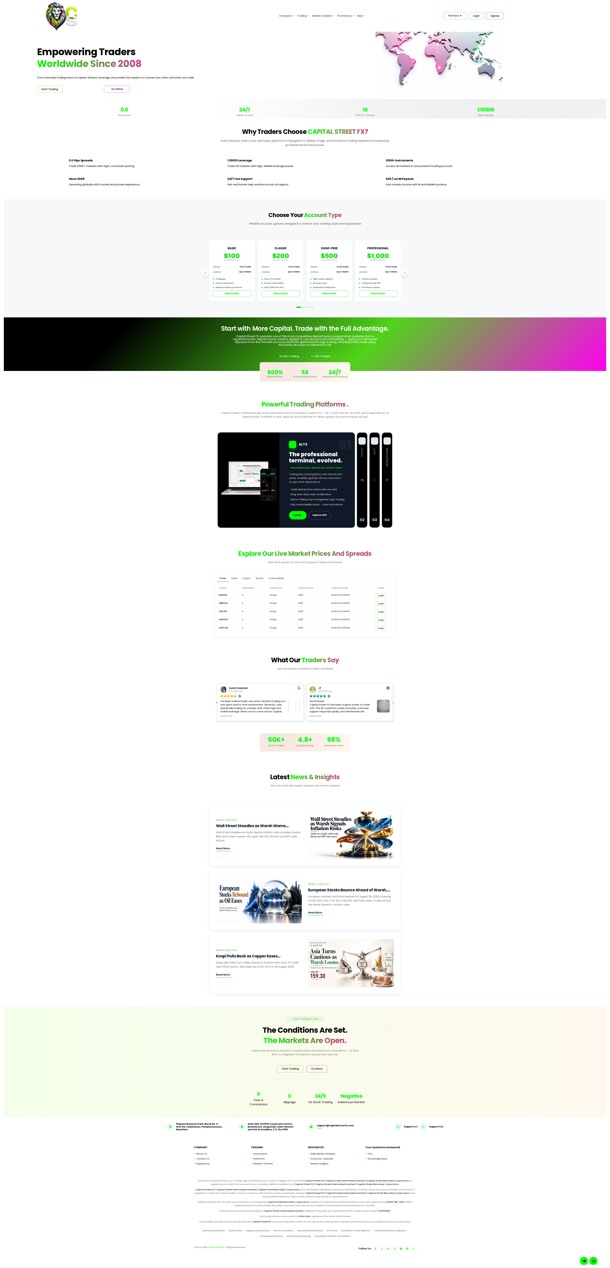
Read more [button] (316, 716)
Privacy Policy (235, 1230)
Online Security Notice (213, 1230)
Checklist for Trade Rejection (355, 1230)
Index (234, 578)
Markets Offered (263, 1163)
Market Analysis (322, 16)
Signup (297, 515)
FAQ (370, 1153)
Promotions (344, 16)
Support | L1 (410, 1126)
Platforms (259, 1158)
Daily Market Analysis (323, 1153)
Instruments (260, 1153)
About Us (201, 1153)
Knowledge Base (377, 1158)
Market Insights (319, 1163)
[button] (393, 702)
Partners (455, 15)
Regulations (203, 1163)
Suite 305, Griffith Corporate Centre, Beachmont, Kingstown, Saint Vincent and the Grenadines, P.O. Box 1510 (271, 1126)
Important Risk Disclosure (310, 1230)
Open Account (232, 293)
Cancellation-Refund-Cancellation (332, 1236)
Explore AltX (320, 515)
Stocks (259, 578)
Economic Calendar (322, 1158)
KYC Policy (332, 1230)
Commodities (276, 578)
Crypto (246, 578)
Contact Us (202, 1158)
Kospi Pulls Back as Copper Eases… (248, 956)
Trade (381, 595)
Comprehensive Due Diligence (390, 1230)
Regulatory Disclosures (258, 1230)
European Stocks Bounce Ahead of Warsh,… (349, 890)
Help (360, 16)
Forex (223, 578)
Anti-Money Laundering (299, 1236)
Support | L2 (436, 1126)
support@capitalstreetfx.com (335, 1125)
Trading (302, 16)
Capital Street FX (216, 1247)
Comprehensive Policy (271, 1236)
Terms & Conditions (283, 1230)
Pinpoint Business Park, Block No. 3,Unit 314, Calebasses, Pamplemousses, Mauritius (199, 1126)
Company (285, 16)
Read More (223, 848)
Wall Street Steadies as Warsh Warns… (252, 825)
